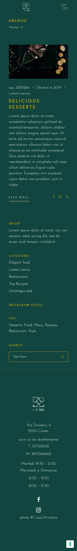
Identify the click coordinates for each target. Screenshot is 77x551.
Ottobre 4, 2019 (49, 88)
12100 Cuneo (38, 431)
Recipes (51, 325)
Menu (38, 325)
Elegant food (19, 263)
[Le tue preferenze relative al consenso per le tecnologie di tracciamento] (70, 544)
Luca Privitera (46, 518)
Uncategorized (20, 291)
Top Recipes (18, 284)
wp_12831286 (19, 88)
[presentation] (17, 61)
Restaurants (18, 277)
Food (28, 325)
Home (13, 27)
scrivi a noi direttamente (38, 440)
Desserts (15, 325)
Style (32, 331)
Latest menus (19, 93)
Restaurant (17, 331)
